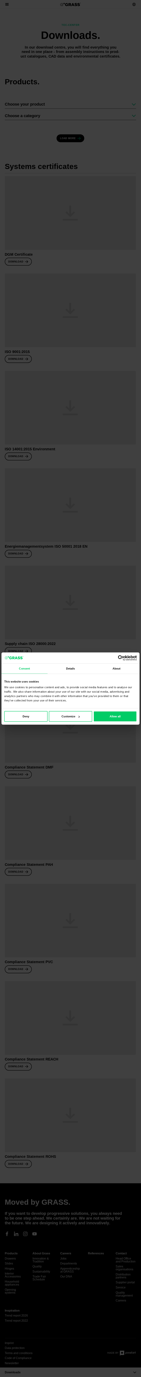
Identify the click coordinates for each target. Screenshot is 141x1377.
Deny (26, 716)
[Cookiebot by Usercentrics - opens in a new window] (121, 658)
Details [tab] (70, 668)
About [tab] (117, 668)
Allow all (115, 716)
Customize (68, 716)
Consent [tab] (24, 668)
